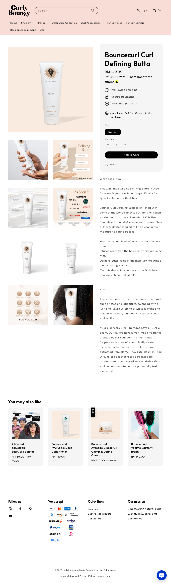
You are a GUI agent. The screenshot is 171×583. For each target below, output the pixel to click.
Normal (112, 132)
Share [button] (113, 164)
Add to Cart (131, 154)
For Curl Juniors (135, 22)
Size (107, 125)
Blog (42, 29)
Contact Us (94, 518)
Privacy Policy (87, 576)
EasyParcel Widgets (99, 513)
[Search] (93, 10)
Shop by (26, 22)
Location (93, 508)
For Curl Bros (114, 22)
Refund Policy (104, 576)
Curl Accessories (91, 22)
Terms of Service (68, 576)
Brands (41, 22)
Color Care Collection (64, 22)
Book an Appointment (23, 29)
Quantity (109, 139)
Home (13, 22)
